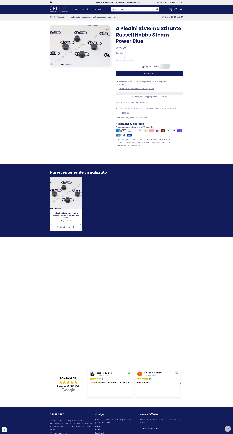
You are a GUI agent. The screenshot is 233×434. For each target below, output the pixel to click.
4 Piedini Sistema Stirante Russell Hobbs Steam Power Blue (66, 215)
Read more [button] (166, 394)
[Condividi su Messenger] (175, 17)
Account (98, 429)
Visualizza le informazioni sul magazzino (136, 88)
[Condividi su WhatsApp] (178, 17)
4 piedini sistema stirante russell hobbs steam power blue (93, 17)
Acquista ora (149, 73)
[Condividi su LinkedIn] (181, 17)
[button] (181, 9)
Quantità (119, 53)
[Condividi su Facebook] (172, 17)
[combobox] (135, 9)
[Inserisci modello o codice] (157, 9)
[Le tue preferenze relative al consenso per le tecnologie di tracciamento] (4, 429)
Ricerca (98, 426)
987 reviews (73, 386)
